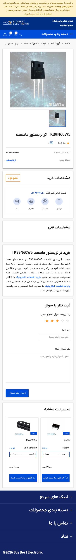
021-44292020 (66, 25)
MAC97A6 (31, 440)
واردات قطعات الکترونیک (57, 286)
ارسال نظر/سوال (17, 393)
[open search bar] (20, 35)
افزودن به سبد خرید (53, 478)
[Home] (16, 23)
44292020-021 (37, 193)
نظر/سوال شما (62, 349)
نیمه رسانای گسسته (35, 43)
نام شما (66, 330)
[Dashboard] (5, 35)
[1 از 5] (47, 320)
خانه (67, 43)
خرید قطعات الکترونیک (28, 277)
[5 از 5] (67, 320)
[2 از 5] (52, 320)
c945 (67, 440)
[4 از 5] (62, 320)
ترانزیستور (13, 43)
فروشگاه (55, 43)
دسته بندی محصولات (55, 34)
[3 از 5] (57, 320)
